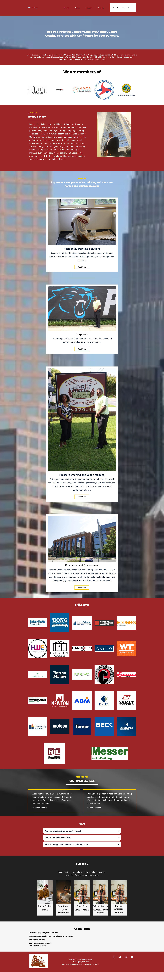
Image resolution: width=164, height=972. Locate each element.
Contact (101, 8)
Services (88, 8)
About (77, 8)
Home (66, 8)
